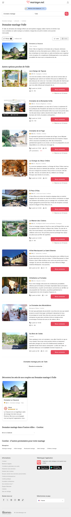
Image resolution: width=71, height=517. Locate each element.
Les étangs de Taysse (37, 71)
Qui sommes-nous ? (7, 484)
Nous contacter (60, 89)
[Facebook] (3, 500)
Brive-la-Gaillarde (7, 433)
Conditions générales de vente (10, 466)
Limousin (16, 21)
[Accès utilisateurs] (67, 2)
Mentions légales (7, 463)
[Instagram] (15, 500)
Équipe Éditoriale (6, 486)
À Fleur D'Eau (34, 191)
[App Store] (43, 469)
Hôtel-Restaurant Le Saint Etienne (42, 251)
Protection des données (8, 469)
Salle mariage (41, 448)
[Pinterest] (11, 500)
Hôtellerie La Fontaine (37, 278)
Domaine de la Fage (37, 131)
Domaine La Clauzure (36, 44)
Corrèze (24, 21)
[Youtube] (18, 500)
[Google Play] (56, 469)
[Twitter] (7, 500)
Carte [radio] (65, 38)
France (43, 500)
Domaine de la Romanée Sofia (40, 101)
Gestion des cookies (8, 471)
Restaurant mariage (29, 448)
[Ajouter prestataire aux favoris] (24, 45)
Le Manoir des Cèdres (37, 221)
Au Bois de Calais (36, 334)
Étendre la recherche (35, 366)
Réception (5, 445)
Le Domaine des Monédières (40, 305)
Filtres (8, 39)
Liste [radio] (57, 38)
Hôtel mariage (18, 448)
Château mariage (52, 448)
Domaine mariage (7, 21)
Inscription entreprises (8, 481)
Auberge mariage (7, 448)
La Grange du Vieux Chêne (39, 161)
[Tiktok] (22, 500)
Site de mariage (6, 491)
